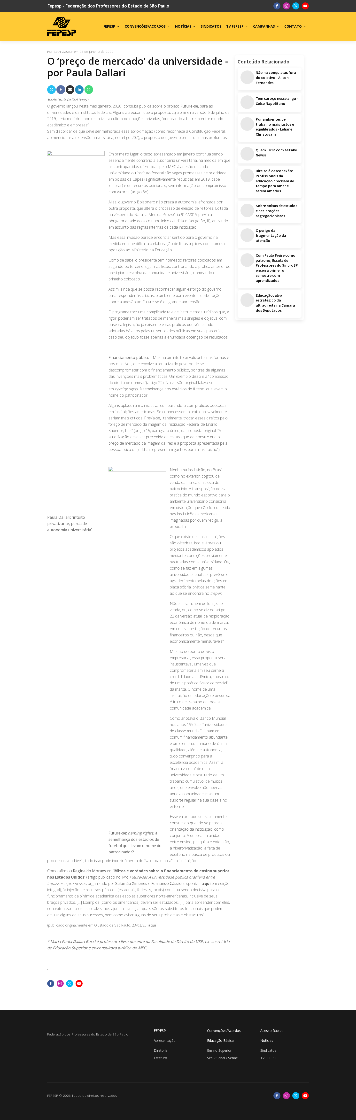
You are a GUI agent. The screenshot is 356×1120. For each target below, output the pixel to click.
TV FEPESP (235, 26)
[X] (51, 89)
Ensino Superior (219, 1050)
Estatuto (160, 1058)
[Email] (70, 89)
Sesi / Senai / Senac (222, 1058)
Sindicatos (268, 1050)
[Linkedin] (79, 89)
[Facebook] (60, 89)
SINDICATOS (211, 26)
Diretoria (161, 1050)
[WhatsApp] (89, 89)
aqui (206, 883)
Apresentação (165, 1040)
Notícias (266, 1040)
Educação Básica (220, 1040)
